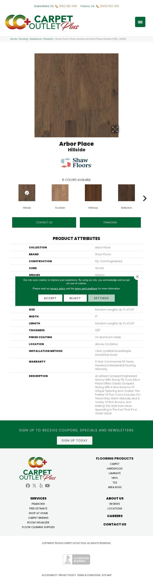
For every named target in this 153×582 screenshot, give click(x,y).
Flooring (23, 39)
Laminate (115, 473)
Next (144, 193)
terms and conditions (86, 288)
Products (48, 39)
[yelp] (41, 485)
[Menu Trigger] (140, 22)
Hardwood (35, 39)
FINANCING (110, 222)
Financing (38, 503)
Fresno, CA (87, 6)
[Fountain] (60, 192)
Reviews (115, 503)
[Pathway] (93, 192)
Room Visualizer (38, 522)
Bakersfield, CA (44, 6)
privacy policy (57, 288)
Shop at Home (38, 512)
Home (13, 39)
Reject (75, 298)
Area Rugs (115, 487)
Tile (115, 482)
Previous (8, 193)
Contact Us (44, 222)
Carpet (115, 463)
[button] (74, 440)
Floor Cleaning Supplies (38, 526)
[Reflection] (126, 192)
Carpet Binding (38, 517)
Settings (101, 298)
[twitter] (34, 485)
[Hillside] (26, 192)
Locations (114, 508)
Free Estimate (38, 508)
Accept (50, 298)
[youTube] (47, 485)
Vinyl (114, 477)
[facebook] (28, 485)
